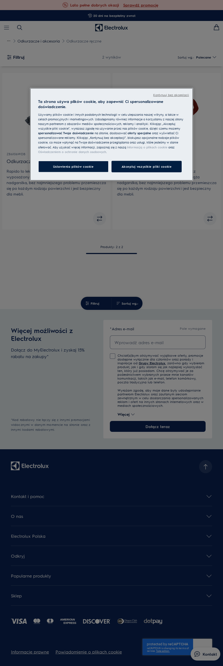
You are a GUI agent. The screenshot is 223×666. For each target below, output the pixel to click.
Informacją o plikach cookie (147, 147)
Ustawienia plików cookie (73, 166)
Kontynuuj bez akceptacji (171, 95)
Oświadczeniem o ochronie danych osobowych (72, 151)
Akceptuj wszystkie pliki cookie (147, 166)
